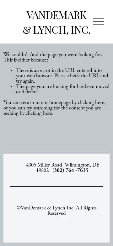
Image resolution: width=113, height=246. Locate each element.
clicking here (91, 102)
